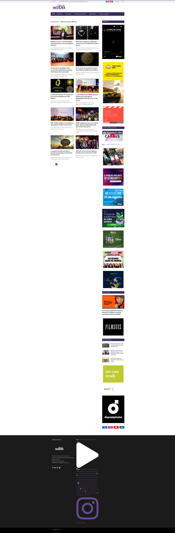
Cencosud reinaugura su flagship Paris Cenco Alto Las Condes (117, 360)
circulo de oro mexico (57, 17)
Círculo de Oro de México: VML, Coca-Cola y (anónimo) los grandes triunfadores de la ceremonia (61, 70)
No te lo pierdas (107, 339)
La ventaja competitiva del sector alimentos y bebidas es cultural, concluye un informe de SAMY (112, 312)
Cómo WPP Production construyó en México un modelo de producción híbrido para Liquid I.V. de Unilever (74, 1)
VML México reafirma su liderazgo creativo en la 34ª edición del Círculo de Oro (87, 43)
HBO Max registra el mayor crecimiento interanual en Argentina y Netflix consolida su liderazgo (117, 352)
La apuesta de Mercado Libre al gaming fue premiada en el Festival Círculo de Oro (61, 153)
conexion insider (104, 14)
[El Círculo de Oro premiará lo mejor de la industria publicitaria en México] (87, 59)
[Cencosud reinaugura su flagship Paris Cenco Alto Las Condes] (105, 360)
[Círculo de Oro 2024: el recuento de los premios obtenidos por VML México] (62, 86)
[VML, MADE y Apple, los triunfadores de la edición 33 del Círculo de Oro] (62, 114)
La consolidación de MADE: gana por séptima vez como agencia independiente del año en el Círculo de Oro (87, 97)
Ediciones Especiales (80, 14)
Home (53, 14)
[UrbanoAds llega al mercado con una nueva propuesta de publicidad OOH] (105, 345)
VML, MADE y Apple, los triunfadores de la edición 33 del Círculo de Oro (62, 124)
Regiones (59, 14)
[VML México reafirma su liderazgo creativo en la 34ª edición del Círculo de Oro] (87, 33)
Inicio (52, 17)
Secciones (68, 14)
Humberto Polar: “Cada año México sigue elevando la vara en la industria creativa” (62, 43)
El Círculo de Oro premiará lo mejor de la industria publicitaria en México (87, 69)
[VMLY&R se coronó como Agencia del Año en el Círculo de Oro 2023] (87, 142)
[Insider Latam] (59, 7)
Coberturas (92, 14)
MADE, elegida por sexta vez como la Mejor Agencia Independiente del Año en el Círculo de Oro (87, 124)
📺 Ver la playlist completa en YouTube (111, 144)
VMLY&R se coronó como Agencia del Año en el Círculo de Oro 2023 (86, 152)
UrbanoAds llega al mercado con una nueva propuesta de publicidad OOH (117, 345)
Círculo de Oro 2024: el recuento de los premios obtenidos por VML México (62, 96)
